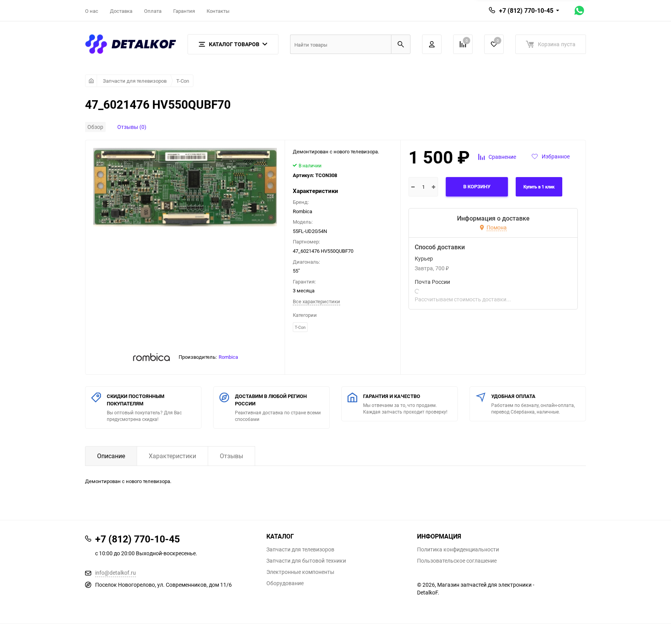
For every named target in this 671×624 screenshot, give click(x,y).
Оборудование (285, 583)
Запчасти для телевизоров (135, 80)
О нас (91, 10)
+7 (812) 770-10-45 (526, 10)
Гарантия (184, 10)
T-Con (182, 80)
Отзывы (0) (131, 126)
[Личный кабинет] (432, 44)
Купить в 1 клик (539, 186)
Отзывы (231, 456)
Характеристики (172, 456)
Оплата (153, 10)
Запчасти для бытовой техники (306, 560)
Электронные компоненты (300, 572)
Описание (111, 456)
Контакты (218, 10)
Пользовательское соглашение (457, 560)
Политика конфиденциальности (458, 549)
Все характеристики (316, 301)
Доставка (121, 10)
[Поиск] (400, 44)
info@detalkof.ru (115, 572)
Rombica (228, 356)
